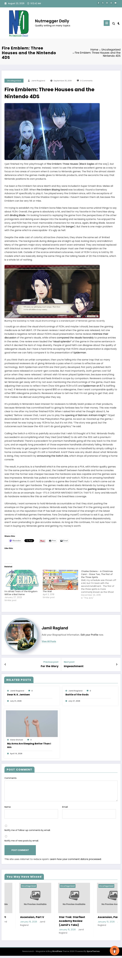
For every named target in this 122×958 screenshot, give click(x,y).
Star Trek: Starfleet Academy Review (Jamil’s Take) (28, 921)
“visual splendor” (62, 341)
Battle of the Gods (77, 694)
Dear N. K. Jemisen (18, 694)
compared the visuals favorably (75, 337)
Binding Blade (17, 215)
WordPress (57, 951)
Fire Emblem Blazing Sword (52, 189)
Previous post (50, 662)
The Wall (47, 591)
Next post (69, 662)
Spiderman (79, 352)
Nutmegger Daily (52, 21)
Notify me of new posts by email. (21, 840)
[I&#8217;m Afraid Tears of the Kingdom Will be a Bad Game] (22, 580)
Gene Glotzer (16, 739)
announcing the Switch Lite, (53, 456)
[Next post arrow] (117, 664)
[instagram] (111, 3)
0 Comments (86, 80)
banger (70, 226)
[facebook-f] (98, 3)
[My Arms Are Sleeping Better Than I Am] (32, 723)
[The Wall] (60, 580)
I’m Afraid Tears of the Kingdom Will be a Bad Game (20, 593)
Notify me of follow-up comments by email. (27, 830)
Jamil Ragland (38, 80)
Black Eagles (87, 164)
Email (65, 806)
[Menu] (107, 23)
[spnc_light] (119, 23)
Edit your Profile (89, 634)
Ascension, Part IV (65, 917)
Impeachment (73, 666)
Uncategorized (14, 80)
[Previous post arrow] (5, 664)
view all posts (49, 641)
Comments (10, 778)
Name (7, 806)
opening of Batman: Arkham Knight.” (86, 415)
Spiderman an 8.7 (93, 385)
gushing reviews (97, 489)
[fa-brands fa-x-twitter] (102, 3)
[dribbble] (107, 3)
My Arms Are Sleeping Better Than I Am (29, 745)
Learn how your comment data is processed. (75, 859)
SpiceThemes (93, 951)
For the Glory (49, 666)
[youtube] (115, 3)
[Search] (113, 23)
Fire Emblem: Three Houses (62, 164)
